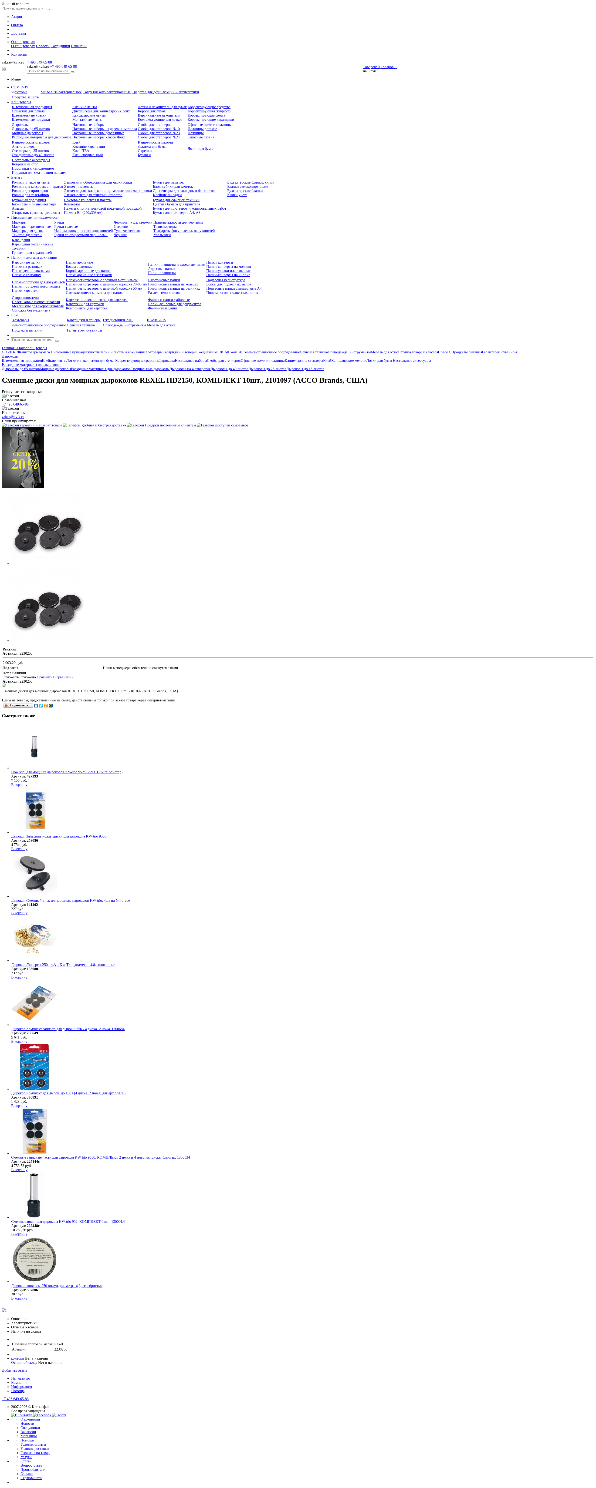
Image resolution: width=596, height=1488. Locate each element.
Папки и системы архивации (34, 257)
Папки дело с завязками (31, 271)
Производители (32, 1469)
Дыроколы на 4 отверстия (189, 369)
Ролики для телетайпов (30, 195)
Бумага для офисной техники (176, 200)
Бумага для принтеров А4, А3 (176, 212)
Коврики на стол (25, 164)
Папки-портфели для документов (38, 282)
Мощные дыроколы (27, 133)
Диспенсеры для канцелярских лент (101, 111)
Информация (21, 1387)
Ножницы (196, 133)
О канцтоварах (23, 42)
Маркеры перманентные (31, 226)
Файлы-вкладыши (162, 308)
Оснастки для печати (28, 111)
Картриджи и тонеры (84, 320)
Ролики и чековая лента (31, 182)
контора (17, 1358)
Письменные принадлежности (35, 217)
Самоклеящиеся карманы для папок (94, 293)
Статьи (26, 1461)
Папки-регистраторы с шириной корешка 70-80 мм (106, 284)
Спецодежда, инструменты (124, 325)
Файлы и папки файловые (169, 300)
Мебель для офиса (161, 325)
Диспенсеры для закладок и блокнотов (184, 191)
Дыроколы (20, 125)
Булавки (144, 155)
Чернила (120, 235)
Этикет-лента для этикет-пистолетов (93, 195)
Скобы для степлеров (155, 125)
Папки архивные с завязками (89, 275)
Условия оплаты (33, 1444)
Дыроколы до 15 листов (305, 369)
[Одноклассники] (46, 706)
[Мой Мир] (50, 706)
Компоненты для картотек (87, 308)
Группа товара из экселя (419, 352)
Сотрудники (60, 46)
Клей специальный (87, 155)
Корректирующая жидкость (209, 111)
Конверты (72, 204)
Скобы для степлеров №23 (159, 133)
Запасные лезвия (201, 137)
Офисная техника (81, 325)
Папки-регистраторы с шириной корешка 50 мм (104, 288)
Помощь (17, 1391)
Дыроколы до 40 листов (229, 369)
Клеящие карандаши (88, 146)
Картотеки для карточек (85, 304)
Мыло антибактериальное (61, 92)
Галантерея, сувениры (84, 330)
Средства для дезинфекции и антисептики (165, 92)
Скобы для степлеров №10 (159, 129)
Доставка (18, 33)
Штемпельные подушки (31, 119)
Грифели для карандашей (32, 253)
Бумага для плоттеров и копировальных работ (189, 208)
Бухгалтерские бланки (245, 191)
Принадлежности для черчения (178, 222)
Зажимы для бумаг (152, 146)
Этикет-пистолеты (79, 186)
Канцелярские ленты (89, 115)
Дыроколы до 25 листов (267, 369)
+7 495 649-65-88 (38, 62)
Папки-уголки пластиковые (228, 271)
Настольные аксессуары (31, 160)
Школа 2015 (156, 320)
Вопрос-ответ (31, 1465)
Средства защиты (26, 97)
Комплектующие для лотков (160, 119)
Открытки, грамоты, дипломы (36, 212)
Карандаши (21, 240)
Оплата (17, 25)
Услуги (26, 1457)
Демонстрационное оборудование (39, 325)
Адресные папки (161, 269)
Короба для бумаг (152, 111)
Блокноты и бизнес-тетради (34, 204)
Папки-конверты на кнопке (228, 275)
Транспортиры (165, 226)
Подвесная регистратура (225, 280)
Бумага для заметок (168, 182)
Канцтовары (21, 102)
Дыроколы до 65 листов (31, 129)
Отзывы (26, 1474)
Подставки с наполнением (33, 168)
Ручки (59, 222)
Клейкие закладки (167, 195)
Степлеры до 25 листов (30, 151)
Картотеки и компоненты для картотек (97, 300)
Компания (19, 1382)
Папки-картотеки (26, 290)
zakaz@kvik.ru (13, 417)
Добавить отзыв (14, 1370)
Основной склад (24, 1362)
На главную (20, 1378)
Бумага (16, 177)
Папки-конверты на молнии (228, 266)
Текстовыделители (27, 235)
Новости (43, 46)
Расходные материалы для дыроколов (41, 137)
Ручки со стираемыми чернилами (81, 235)
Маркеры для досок (27, 231)
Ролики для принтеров (30, 191)
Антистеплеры (23, 146)
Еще (14, 315)
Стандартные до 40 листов (33, 155)
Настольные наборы (88, 125)
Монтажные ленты (87, 119)
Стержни (121, 226)
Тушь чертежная (127, 231)
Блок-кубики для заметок (173, 186)
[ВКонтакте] (36, 706)
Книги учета (237, 195)
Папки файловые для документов (174, 304)
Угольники (162, 235)
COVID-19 (19, 87)
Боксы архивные (79, 266)
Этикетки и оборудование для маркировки (98, 182)
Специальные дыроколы (150, 369)
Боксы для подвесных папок (228, 284)
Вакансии (79, 46)
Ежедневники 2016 (118, 320)
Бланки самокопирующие (247, 186)
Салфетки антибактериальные (107, 92)
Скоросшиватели (25, 298)
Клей (76, 142)
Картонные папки (26, 262)
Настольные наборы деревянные (98, 133)
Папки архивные (79, 262)
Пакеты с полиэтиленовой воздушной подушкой (103, 208)
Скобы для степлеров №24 (159, 137)
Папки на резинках (27, 266)
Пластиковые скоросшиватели (36, 302)
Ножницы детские (202, 129)
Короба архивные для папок (88, 271)
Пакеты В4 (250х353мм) (83, 212)
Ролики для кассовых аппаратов (37, 186)
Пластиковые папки (164, 280)
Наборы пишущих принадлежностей (83, 231)
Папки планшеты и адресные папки (176, 264)
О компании (30, 1419)
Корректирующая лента (206, 115)
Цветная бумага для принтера (176, 204)
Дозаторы (19, 92)
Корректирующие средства (209, 107)
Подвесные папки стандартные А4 (234, 288)
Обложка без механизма (31, 310)
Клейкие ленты (84, 107)
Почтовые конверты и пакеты (88, 200)
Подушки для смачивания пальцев (39, 172)
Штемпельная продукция (32, 107)
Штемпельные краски (29, 115)
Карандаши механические (32, 244)
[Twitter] (41, 706)
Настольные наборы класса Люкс (98, 137)
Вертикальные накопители (159, 115)
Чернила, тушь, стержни (133, 222)
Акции (16, 17)
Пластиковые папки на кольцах (173, 284)
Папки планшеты (162, 273)
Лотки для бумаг (201, 149)
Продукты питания (27, 330)
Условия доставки (34, 1449)
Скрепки (145, 151)
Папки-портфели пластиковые (36, 286)
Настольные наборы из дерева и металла (104, 129)
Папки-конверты (219, 262)
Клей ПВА (80, 151)
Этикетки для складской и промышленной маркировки (108, 191)
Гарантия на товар (35, 1453)
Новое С (444, 352)
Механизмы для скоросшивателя (38, 306)
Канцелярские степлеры (31, 142)
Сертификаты (31, 1478)
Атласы (18, 208)
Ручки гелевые (66, 226)
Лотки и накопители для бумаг (162, 107)
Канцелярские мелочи (155, 142)
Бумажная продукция (29, 200)
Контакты (19, 54)
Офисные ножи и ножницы (210, 125)
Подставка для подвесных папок (232, 293)
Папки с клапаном (26, 275)
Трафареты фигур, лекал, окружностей (184, 231)
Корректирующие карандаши (211, 119)
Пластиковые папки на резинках (174, 288)
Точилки (19, 248)
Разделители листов (164, 293)
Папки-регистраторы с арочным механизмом (102, 280)
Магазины (28, 1436)
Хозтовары (20, 320)
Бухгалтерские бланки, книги (250, 182)
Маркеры (19, 222)
